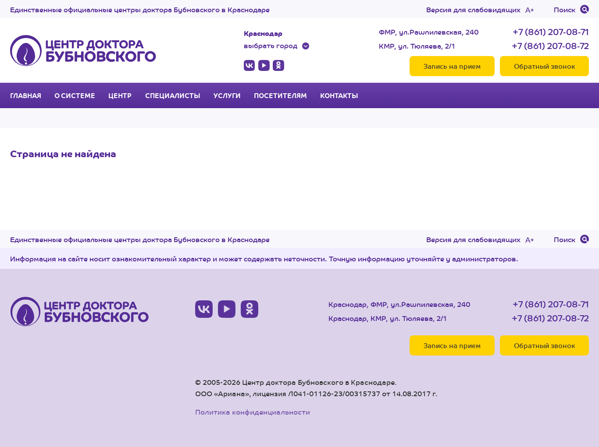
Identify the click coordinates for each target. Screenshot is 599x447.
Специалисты (172, 95)
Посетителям (280, 95)
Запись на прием (452, 66)
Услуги (227, 95)
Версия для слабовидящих (473, 9)
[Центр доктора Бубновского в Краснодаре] (83, 50)
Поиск (564, 9)
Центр (120, 95)
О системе (74, 95)
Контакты (339, 95)
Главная (25, 95)
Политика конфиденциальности (252, 411)
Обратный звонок (544, 66)
